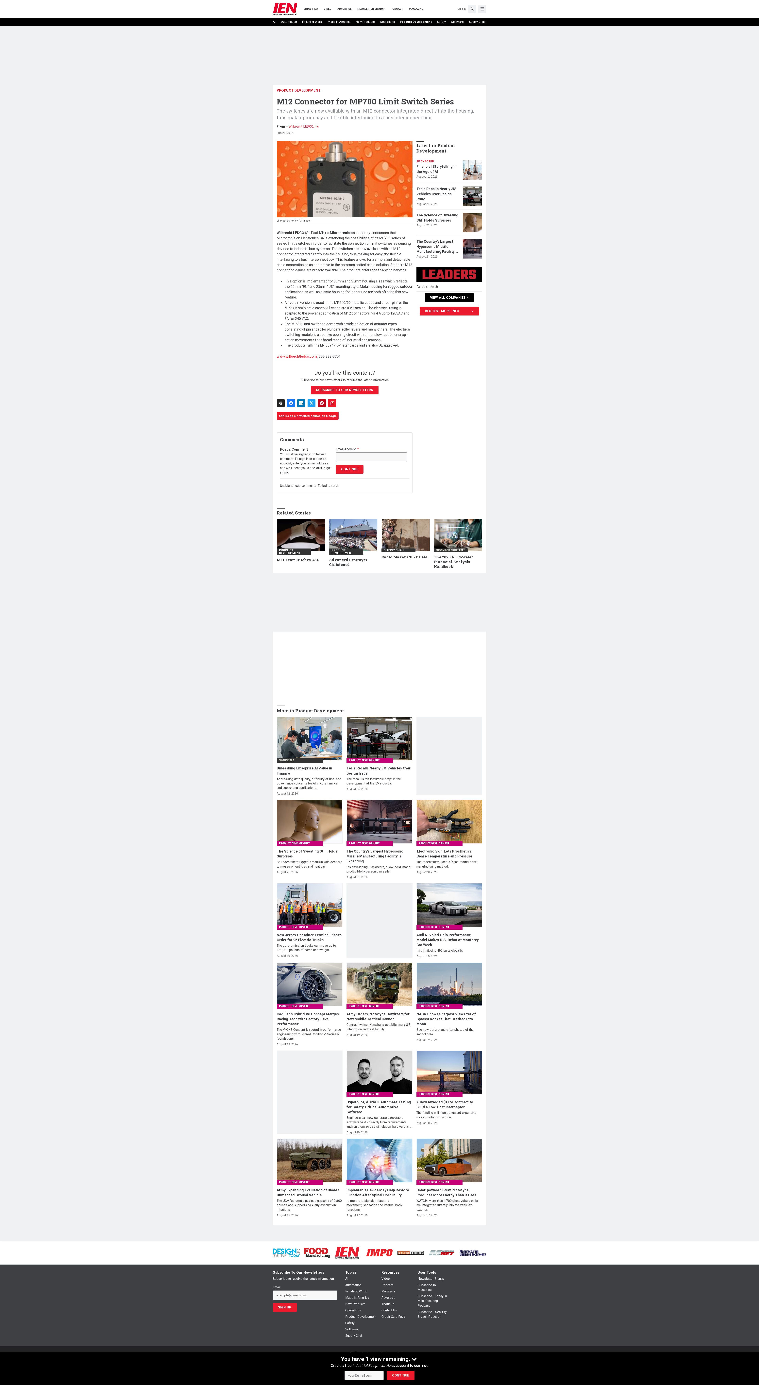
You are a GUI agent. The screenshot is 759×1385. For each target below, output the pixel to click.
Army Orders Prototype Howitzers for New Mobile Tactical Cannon (378, 1016)
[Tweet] (311, 403)
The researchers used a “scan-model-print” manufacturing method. (447, 864)
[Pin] (322, 403)
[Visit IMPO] (379, 1252)
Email (276, 1287)
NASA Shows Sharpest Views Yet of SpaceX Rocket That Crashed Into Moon (446, 1019)
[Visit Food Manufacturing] (317, 1252)
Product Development (299, 90)
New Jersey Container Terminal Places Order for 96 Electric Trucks (309, 937)
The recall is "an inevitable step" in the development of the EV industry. (373, 781)
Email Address (347, 449)
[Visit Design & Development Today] (286, 1252)
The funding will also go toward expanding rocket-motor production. (446, 1115)
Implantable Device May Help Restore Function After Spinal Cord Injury (377, 1192)
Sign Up (285, 1307)
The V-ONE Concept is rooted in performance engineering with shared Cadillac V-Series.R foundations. (309, 1034)
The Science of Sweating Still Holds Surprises (437, 217)
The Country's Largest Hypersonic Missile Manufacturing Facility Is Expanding (437, 246)
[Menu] (482, 9)
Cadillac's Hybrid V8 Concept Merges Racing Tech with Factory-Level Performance (308, 1019)
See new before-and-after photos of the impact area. (445, 1032)
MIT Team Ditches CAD (298, 560)
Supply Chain (394, 550)
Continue (400, 1375)
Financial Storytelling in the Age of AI (436, 168)
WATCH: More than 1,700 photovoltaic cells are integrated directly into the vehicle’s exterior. (447, 1205)
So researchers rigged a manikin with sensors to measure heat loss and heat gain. (309, 864)
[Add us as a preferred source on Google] (332, 403)
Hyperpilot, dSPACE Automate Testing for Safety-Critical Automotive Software (378, 1107)
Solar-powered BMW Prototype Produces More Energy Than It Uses (446, 1192)
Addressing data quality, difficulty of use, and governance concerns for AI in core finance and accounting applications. (309, 783)
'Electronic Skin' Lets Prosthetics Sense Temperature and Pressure (444, 853)
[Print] (281, 403)
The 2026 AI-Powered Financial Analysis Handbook (454, 562)
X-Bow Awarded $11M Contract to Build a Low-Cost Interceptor (444, 1104)
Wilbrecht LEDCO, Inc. (304, 126)
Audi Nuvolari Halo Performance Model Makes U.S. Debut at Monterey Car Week (447, 940)
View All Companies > (449, 297)
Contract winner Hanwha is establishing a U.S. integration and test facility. (378, 1027)
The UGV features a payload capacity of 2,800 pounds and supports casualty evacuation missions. (309, 1205)
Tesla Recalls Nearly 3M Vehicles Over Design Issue (436, 194)
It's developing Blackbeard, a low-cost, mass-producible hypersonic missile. (379, 869)
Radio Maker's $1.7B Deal (404, 557)
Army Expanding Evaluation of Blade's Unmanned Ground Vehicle (308, 1192)
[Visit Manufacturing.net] (441, 1252)
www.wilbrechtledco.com (297, 356)
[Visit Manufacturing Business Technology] (472, 1252)
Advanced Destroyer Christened (348, 562)
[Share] (291, 403)
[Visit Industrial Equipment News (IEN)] (347, 1252)
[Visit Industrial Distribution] (410, 1252)
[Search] (472, 9)
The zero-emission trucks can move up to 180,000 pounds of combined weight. (306, 948)
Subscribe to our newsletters (344, 390)
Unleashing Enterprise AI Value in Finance (304, 770)
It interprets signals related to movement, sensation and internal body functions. (374, 1205)
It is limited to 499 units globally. (439, 950)
